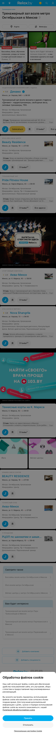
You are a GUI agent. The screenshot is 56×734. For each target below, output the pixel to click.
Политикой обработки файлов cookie (19, 710)
